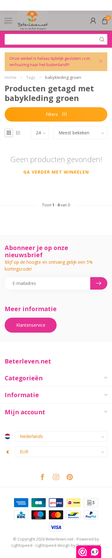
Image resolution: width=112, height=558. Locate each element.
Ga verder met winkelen (56, 172)
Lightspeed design (52, 545)
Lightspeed (22, 545)
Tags (30, 77)
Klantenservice (30, 325)
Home (10, 77)
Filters (52, 114)
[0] (104, 20)
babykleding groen (63, 77)
